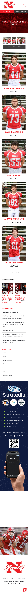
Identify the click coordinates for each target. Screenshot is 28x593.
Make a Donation (21, 11)
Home (20, 273)
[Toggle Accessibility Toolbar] (25, 590)
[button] (3, 293)
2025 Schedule (7, 11)
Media (4, 356)
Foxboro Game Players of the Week (7, 297)
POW (23, 273)
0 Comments (5, 302)
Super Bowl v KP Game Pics (10, 312)
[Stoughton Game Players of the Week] (20, 283)
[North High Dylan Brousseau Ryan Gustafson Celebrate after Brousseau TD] (14, 541)
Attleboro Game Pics (8, 330)
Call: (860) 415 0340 (14, 435)
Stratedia (6, 273)
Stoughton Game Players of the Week (20, 297)
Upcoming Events (7, 375)
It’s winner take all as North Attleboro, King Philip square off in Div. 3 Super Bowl (13, 324)
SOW (3, 371)
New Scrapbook (7, 360)
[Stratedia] (14, 386)
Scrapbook (5, 368)
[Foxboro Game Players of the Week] (7, 283)
